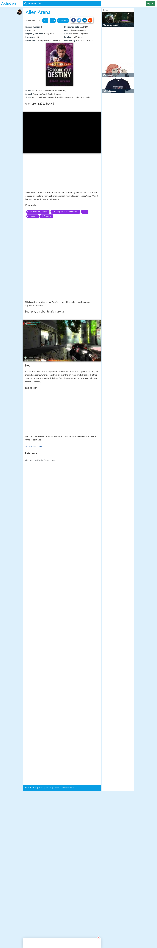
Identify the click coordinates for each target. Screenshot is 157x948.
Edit (45, 20)
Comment (63, 20)
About (30, 751)
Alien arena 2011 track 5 (38, 212)
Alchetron (8, 3)
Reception (32, 216)
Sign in (150, 3)
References (46, 216)
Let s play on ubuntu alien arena (65, 212)
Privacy (48, 751)
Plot (84, 212)
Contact (56, 751)
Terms (41, 751)
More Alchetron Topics (34, 411)
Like (53, 20)
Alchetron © (68, 751)
